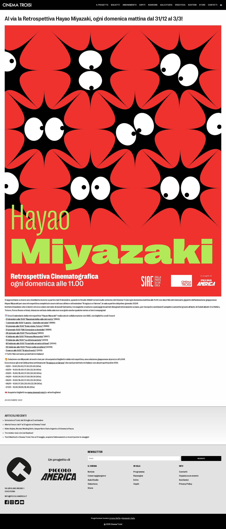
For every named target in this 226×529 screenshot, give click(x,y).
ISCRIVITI (201, 458)
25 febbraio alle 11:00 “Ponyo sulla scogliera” (26, 347)
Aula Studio (166, 5)
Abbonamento (130, 5)
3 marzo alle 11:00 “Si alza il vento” (21, 350)
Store (202, 5)
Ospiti (142, 5)
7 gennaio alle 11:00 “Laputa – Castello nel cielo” (27, 322)
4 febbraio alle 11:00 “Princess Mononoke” (25, 336)
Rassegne (153, 5)
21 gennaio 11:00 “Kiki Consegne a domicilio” (25, 329)
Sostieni (192, 5)
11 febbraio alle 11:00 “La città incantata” (24, 340)
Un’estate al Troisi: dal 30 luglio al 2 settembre (24, 420)
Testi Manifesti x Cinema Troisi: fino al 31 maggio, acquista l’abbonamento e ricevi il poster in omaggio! (47, 437)
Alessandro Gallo (128, 518)
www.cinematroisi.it (36, 392)
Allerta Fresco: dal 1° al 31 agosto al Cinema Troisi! (25, 425)
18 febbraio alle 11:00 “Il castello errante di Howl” (27, 343)
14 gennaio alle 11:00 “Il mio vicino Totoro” (24, 326)
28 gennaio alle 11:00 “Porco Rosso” (22, 333)
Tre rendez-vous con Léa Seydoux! (19, 433)
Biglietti (115, 5)
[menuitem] (102, 5)
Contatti (212, 5)
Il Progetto (102, 5)
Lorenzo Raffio (114, 518)
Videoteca (180, 5)
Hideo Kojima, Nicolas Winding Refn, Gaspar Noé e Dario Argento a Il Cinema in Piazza (39, 429)
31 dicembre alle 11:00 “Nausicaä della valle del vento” (30, 319)
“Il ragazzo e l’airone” (55, 363)
